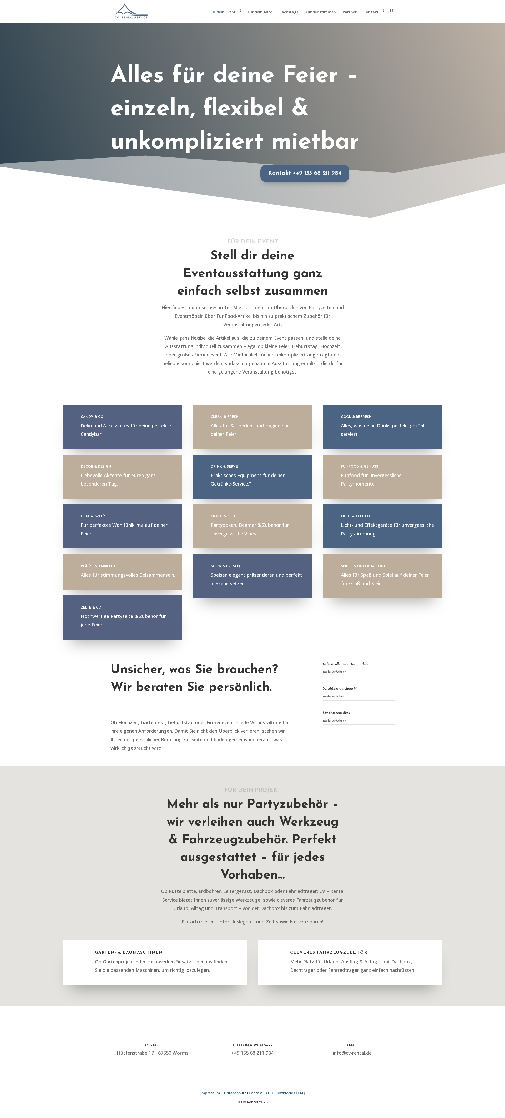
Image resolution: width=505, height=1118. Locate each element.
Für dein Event (223, 11)
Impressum (210, 1092)
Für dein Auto (260, 11)
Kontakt (371, 11)
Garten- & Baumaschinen (129, 953)
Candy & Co (92, 417)
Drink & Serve (224, 466)
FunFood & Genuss (359, 466)
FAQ (301, 1092)
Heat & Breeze (94, 516)
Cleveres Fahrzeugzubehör (328, 953)
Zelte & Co (91, 607)
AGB (269, 1092)
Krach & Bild (223, 516)
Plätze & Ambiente (98, 566)
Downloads (285, 1092)
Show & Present (226, 566)
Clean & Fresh (225, 417)
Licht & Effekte (356, 516)
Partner (350, 11)
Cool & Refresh (356, 417)
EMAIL (352, 1045)
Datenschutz (235, 1092)
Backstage (289, 11)
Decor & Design (96, 466)
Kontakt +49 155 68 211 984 (304, 173)
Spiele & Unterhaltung (363, 566)
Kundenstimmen (320, 11)
